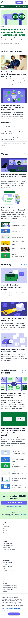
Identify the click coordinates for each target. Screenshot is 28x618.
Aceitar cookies (14, 614)
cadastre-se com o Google (14, 506)
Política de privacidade (14, 515)
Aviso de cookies (10, 608)
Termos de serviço (22, 514)
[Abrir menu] (26, 2)
